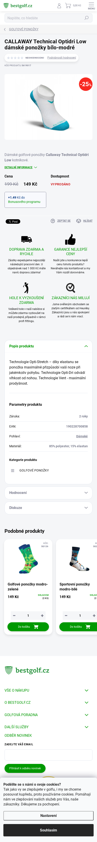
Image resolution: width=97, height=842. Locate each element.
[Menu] (91, 5)
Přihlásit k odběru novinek (25, 768)
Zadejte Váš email (19, 744)
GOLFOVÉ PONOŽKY (34, 470)
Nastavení (48, 815)
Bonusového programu (24, 202)
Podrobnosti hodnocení (61, 57)
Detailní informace (18, 167)
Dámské (82, 436)
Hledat (87, 18)
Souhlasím (48, 830)
